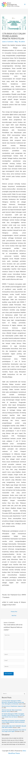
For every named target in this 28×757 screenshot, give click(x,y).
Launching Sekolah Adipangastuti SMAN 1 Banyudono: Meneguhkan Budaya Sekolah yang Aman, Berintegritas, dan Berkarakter (13, 702)
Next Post (14, 615)
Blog (16, 41)
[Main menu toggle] (25, 4)
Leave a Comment (7, 41)
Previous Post (14, 611)
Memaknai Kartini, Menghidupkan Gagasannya (12, 706)
